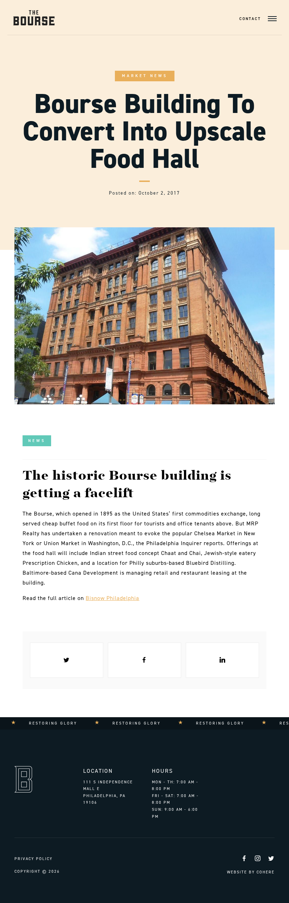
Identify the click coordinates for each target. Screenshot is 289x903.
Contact (250, 18)
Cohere (266, 872)
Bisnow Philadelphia (112, 598)
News (36, 440)
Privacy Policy (33, 858)
